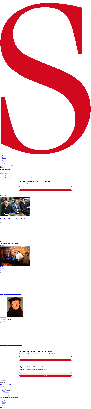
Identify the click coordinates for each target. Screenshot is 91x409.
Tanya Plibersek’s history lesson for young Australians (13, 218)
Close (1, 398)
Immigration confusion (6, 268)
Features (1, 241)
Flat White (2, 216)
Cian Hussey (2, 220)
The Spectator (2, 175)
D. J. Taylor (2, 245)
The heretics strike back (6, 319)
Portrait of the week (5, 173)
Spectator (1, 0)
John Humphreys (3, 270)
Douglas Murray (3, 347)
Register (1, 167)
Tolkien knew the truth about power (9, 243)
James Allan (2, 321)
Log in (4, 167)
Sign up (45, 190)
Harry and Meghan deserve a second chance (11, 345)
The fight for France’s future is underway (10, 294)
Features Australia (3, 317)
